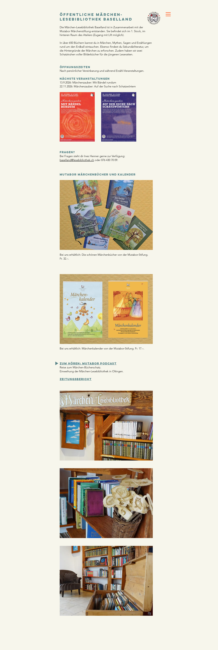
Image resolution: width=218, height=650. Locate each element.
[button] (168, 14)
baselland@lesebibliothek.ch (77, 160)
